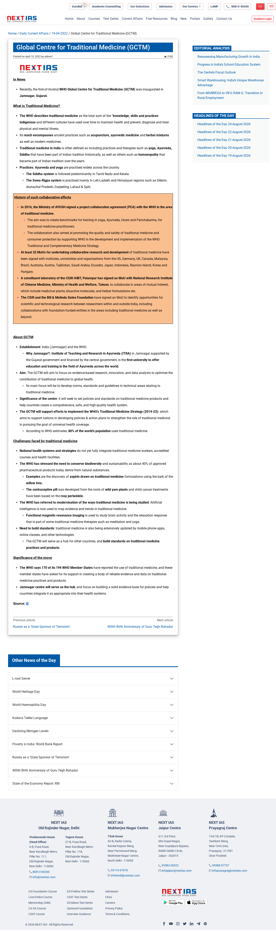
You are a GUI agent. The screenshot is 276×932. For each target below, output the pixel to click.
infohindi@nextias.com (125, 875)
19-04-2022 (60, 33)
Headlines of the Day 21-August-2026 (224, 140)
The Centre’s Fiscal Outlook (217, 72)
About (81, 19)
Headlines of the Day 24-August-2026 (224, 124)
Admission (166, 6)
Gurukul (77, 6)
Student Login (263, 18)
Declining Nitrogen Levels (30, 731)
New (183, 19)
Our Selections (139, 6)
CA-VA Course (37, 908)
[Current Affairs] (22, 19)
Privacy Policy (114, 908)
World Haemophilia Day (29, 705)
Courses (94, 19)
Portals (195, 19)
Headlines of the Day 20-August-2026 (224, 148)
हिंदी (272, 6)
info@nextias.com (44, 877)
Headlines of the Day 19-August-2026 (224, 155)
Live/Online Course (40, 897)
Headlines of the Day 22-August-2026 (224, 132)
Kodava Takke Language (30, 718)
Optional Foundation (80, 908)
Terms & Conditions (117, 914)
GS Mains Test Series (80, 902)
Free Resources (156, 19)
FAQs (108, 897)
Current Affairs (132, 19)
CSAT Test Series (77, 897)
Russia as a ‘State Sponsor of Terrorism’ (41, 627)
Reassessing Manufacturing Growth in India (228, 57)
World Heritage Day (26, 692)
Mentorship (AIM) (39, 902)
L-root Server (21, 678)
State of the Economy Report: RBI (36, 783)
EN (260, 6)
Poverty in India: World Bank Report (37, 744)
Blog (174, 19)
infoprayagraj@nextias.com (229, 870)
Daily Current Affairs (34, 33)
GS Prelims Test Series (80, 891)
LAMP (214, 6)
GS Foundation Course (42, 891)
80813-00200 (41, 871)
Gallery (208, 19)
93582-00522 (170, 865)
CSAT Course (36, 914)
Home (69, 19)
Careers (110, 902)
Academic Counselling (106, 6)
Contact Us (224, 19)
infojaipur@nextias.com (177, 870)
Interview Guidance (79, 914)
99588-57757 (220, 865)
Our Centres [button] (190, 6)
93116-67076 (119, 870)
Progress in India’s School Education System (228, 64)
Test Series (111, 19)
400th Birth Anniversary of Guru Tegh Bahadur (140, 627)
